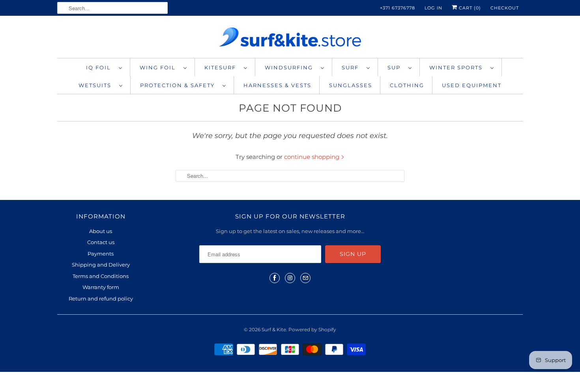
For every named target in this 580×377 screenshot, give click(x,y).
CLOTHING (407, 85)
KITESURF (222, 67)
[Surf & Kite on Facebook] (274, 278)
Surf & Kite (274, 329)
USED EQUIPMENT (471, 85)
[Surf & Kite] (290, 39)
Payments (101, 253)
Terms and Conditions (101, 276)
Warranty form (100, 287)
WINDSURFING (291, 67)
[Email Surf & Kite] (305, 278)
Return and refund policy (101, 298)
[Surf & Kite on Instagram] (290, 278)
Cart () (469, 8)
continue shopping (312, 157)
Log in (433, 8)
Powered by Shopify (312, 329)
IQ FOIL (100, 67)
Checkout (504, 8)
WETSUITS (97, 85)
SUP (395, 67)
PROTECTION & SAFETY (179, 85)
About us (100, 231)
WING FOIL (160, 67)
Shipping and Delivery (101, 264)
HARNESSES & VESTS (277, 85)
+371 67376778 (397, 8)
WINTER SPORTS (457, 67)
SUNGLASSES (350, 85)
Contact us (100, 242)
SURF (352, 67)
